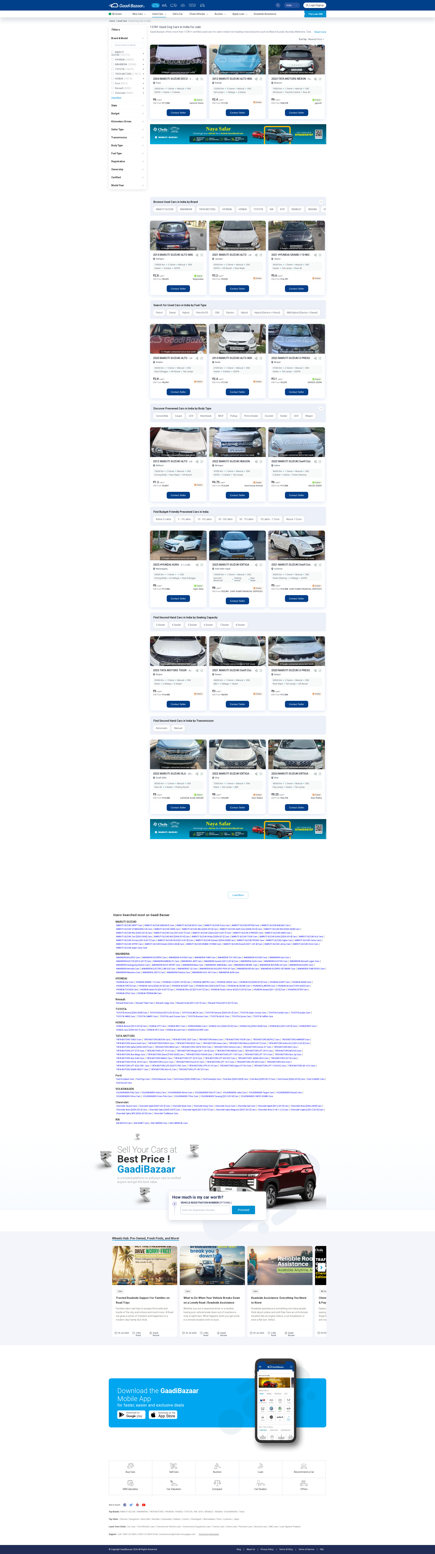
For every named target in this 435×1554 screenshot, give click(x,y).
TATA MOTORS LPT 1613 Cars (220, 1062)
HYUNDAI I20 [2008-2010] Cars (253, 982)
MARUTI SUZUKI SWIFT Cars (129, 925)
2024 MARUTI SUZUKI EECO (170, 78)
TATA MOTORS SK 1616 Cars (301, 1066)
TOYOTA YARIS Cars (125, 1016)
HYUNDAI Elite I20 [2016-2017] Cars (192, 989)
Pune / (220, 1519)
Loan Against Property (290, 1526)
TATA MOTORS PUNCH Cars (161, 1043)
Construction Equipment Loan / (197, 1526)
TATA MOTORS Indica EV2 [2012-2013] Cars (288, 1043)
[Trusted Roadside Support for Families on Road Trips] (144, 1265)
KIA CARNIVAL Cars (179, 1123)
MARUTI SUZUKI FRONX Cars (250, 940)
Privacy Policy (267, 1549)
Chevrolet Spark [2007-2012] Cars (154, 1106)
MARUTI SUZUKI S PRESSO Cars (248, 933)
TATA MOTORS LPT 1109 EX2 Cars (270, 1066)
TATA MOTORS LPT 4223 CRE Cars (132, 1066)
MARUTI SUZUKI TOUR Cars (244, 936)
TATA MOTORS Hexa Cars (215, 1043)
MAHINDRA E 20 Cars (187, 969)
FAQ (322, 1549)
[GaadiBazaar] (127, 5)
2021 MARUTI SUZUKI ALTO (229, 254)
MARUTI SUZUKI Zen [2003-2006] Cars (134, 936)
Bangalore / (135, 1519)
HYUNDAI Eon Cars (125, 982)
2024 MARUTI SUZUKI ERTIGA (290, 773)
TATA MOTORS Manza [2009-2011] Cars (247, 1043)
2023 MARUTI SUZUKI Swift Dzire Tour (295, 461)
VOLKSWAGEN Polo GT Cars (208, 1092)
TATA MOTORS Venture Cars (227, 1047)
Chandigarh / (197, 1519)
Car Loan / (132, 1526)
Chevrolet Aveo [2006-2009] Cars (306, 1106)
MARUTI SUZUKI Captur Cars (279, 940)
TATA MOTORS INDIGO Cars (229, 1051)
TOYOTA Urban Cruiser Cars (253, 1013)
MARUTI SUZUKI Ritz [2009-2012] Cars (134, 933)
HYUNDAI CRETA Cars (126, 986)
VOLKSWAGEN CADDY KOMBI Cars (257, 1096)
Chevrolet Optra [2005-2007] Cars (164, 1110)
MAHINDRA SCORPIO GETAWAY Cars (278, 969)
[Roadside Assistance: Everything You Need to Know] (279, 1265)
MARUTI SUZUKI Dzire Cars (217, 925)
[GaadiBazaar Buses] (192, 5)
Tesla (241, 1512)
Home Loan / (232, 1526)
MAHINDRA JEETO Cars (154, 972)
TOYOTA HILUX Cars (219, 1016)
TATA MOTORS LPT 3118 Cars (160, 1051)
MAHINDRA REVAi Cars (248, 969)
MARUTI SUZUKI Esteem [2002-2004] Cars (164, 944)
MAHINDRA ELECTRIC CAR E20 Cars (158, 969)
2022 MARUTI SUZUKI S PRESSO (291, 358)
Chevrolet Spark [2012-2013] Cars (273, 1106)
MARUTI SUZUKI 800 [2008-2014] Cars (172, 936)
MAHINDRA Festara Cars (178, 972)
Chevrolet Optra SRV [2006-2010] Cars (134, 1113)
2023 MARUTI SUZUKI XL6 (169, 773)
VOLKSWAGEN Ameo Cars (180, 1092)
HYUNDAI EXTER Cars (298, 989)
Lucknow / (228, 1519)
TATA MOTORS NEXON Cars (157, 1039)
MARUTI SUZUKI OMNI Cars (167, 929)
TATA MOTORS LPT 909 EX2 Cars (220, 1058)
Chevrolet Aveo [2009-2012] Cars (131, 1110)
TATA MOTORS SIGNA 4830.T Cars (132, 1069)
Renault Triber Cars (145, 1003)
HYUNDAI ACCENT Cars (182, 986)
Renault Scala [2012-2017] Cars (191, 1003)
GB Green (117, 14)
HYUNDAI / (170, 1512)
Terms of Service (306, 1549)
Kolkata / (177, 1519)
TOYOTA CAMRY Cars (147, 1016)
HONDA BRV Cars (307, 1026)
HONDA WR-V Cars (177, 1026)
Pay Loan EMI (316, 14)
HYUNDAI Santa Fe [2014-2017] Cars (157, 989)
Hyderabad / (167, 1519)
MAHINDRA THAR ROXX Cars (311, 969)
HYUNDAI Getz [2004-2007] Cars (210, 986)
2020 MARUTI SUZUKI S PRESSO (291, 670)
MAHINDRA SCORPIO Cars (154, 957)
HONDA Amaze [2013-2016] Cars (131, 1026)
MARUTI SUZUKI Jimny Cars (278, 944)
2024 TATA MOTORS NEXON (289, 78)
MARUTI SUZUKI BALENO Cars (276, 925)
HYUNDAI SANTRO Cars (204, 982)
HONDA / (179, 1512)
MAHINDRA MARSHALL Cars (218, 965)
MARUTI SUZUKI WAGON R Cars (159, 925)
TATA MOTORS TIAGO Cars (129, 1039)
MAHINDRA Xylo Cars (279, 957)
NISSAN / (219, 1512)
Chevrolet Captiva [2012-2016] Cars (307, 1110)
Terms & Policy (286, 1549)
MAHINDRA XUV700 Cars (276, 961)
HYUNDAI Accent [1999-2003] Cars (293, 986)
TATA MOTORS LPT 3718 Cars (130, 1051)
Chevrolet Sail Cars (246, 1106)
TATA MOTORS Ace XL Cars (164, 1069)
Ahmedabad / (210, 1519)
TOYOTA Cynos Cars (241, 1016)
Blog (239, 1549)
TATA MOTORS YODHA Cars (199, 1054)
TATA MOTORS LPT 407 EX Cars (194, 1069)
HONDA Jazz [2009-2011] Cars (130, 1030)
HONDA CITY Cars (157, 1026)
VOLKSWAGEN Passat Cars (289, 1092)
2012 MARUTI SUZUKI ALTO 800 (232, 78)
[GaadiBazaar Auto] (202, 5)
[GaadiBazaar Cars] (155, 5)
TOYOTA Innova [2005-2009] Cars (131, 1013)
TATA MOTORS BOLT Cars (188, 1043)
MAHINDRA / (143, 1512)
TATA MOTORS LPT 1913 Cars (259, 1054)
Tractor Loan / (219, 1526)
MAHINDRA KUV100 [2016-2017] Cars (133, 961)
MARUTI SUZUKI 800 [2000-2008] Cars (282, 929)
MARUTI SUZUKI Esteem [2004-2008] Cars (215, 940)
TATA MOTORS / (157, 1512)
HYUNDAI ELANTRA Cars (264, 986)
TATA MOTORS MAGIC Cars (159, 1058)
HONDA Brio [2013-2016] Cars (283, 1026)
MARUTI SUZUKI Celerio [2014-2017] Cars (212, 933)
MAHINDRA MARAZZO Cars (166, 961)
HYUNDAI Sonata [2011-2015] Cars (269, 989)
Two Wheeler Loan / (146, 1526)
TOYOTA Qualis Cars (300, 1013)
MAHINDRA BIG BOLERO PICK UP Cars (217, 969)
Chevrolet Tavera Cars (126, 1106)
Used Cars (122, 21)
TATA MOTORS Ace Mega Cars (130, 1054)
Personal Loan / (246, 1526)
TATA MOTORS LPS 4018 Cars (251, 1062)
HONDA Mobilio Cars (197, 1026)
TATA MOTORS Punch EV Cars (190, 1062)
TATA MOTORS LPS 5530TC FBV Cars (168, 1066)
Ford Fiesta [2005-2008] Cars (187, 1079)
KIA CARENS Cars (159, 1123)
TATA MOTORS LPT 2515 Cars (259, 1051)
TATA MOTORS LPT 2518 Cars (188, 1058)
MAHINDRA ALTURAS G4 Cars (273, 965)
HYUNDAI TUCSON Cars (127, 989)
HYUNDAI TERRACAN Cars (149, 993)
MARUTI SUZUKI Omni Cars (305, 944)
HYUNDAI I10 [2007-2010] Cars (176, 982)
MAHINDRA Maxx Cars (192, 965)
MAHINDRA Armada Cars (128, 969)
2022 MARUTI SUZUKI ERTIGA (231, 773)
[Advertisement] (238, 170)
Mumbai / (156, 1519)
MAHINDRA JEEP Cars (191, 961)
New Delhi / (146, 1519)
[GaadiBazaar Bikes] (164, 5)
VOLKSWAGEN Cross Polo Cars (157, 1096)
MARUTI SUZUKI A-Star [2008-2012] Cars (210, 936)
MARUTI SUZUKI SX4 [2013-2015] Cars (175, 940)
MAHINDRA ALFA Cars (229, 972)
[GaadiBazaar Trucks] (173, 5)
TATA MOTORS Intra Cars (278, 1062)
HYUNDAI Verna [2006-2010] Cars (154, 986)
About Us (251, 1549)
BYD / (202, 1512)
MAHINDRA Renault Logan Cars (304, 961)
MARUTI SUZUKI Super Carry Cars (131, 948)
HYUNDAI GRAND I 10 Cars (148, 982)
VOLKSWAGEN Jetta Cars (235, 1092)
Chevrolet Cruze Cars (225, 1106)
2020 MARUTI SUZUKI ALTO (170, 358)
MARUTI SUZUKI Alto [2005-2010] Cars (200, 929)
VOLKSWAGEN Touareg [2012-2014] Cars (220, 1096)
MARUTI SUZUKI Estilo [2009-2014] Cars (278, 936)
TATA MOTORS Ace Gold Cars (130, 1058)
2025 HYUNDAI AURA (166, 564)
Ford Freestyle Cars (212, 1079)
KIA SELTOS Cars (124, 1123)
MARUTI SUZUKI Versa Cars (308, 940)
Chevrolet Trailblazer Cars (166, 1113)
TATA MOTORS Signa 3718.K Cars (235, 1066)
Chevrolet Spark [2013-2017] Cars (198, 1110)
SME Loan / (274, 1526)
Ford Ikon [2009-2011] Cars (262, 1079)
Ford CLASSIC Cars (316, 1079)
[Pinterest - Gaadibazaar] (139, 1505)
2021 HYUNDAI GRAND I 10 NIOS (291, 254)
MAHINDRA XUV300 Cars (255, 957)
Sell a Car (178, 14)
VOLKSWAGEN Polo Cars (127, 1092)
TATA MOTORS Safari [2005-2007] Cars (134, 1047)
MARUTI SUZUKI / (128, 1512)
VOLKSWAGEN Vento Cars (153, 1092)
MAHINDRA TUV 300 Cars (230, 957)
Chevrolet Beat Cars (181, 1106)
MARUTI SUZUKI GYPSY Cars (129, 944)
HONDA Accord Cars (176, 1030)
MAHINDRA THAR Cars (205, 957)
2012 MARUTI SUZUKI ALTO (170, 461)
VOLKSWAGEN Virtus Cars (128, 1096)
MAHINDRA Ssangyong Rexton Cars (133, 965)
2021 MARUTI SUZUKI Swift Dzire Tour (295, 564)
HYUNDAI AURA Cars (301, 982)
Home (112, 21)
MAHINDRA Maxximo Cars (128, 972)
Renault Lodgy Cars (165, 1003)
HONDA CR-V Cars (155, 1030)
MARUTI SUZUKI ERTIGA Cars (245, 925)
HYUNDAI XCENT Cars (280, 982)
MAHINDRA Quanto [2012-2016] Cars (221, 961)
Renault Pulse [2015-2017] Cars (223, 1003)
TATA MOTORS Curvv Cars (161, 1062)
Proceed (243, 1210)
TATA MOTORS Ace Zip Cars (288, 1054)
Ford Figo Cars (143, 1079)
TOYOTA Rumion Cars (197, 1016)
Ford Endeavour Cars (161, 1079)
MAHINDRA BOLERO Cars (128, 957)
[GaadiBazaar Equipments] (183, 5)
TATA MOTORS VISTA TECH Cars (196, 1047)
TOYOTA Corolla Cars (278, 1013)
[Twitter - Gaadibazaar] (132, 1505)
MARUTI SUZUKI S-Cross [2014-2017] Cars (135, 940)
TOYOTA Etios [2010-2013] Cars (164, 1013)
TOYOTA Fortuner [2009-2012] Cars (221, 1013)
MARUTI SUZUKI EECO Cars (189, 925)
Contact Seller (178, 112)
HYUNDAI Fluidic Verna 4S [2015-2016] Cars (231, 989)
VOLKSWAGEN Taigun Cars (261, 1092)
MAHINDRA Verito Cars (251, 961)
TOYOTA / (189, 1512)
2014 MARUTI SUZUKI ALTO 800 (173, 254)
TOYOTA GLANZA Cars (192, 1013)
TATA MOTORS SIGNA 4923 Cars (253, 1058)
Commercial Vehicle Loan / (169, 1526)
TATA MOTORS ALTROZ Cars (266, 1039)
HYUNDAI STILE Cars (125, 993)
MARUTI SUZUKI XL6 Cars (311, 936)
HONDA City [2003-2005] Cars (253, 1026)
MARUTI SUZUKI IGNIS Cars (278, 933)
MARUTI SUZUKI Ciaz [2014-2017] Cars (172, 933)
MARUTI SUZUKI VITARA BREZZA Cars (134, 929)
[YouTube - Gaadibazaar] (145, 1505)
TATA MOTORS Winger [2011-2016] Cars (195, 1051)
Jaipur (236, 1519)
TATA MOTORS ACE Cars (285, 1047)
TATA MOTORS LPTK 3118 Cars (203, 1066)
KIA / (196, 1512)
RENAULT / (210, 1512)
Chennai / (124, 1519)
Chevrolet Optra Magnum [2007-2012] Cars (236, 1110)
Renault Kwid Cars (124, 1003)
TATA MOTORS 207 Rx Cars (284, 1058)
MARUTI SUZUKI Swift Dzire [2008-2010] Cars (241, 929)
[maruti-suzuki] (238, 134)
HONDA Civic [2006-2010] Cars (223, 1026)
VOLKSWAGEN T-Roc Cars (186, 1096)
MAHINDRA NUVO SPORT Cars (166, 965)
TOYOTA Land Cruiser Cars (172, 1016)
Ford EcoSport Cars (125, 1079)
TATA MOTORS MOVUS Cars (288, 1051)
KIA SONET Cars (141, 1123)
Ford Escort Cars (124, 1083)
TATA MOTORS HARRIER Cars (296, 1039)
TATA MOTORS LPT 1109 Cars (228, 1054)
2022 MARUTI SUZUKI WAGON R (232, 461)
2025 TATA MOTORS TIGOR (170, 670)
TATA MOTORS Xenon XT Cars (257, 1047)
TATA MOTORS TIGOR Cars (237, 1039)
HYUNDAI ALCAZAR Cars (239, 986)
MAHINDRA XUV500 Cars (180, 957)
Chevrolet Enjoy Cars (203, 1106)
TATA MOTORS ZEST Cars (184, 1039)
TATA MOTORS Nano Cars (211, 1039)
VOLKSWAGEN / (231, 1512)
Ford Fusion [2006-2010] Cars (291, 1079)
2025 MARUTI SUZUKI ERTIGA (231, 564)
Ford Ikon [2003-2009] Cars (235, 1079)
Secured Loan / (261, 1526)
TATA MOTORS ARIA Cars (167, 1047)
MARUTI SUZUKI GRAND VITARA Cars (203, 944)
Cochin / (186, 1519)
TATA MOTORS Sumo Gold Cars (131, 1043)
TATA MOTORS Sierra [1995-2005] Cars (165, 1054)
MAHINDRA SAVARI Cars (246, 965)
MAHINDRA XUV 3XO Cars (204, 972)
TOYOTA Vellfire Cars (263, 1016)
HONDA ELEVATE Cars (198, 1030)
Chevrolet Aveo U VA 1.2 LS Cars (273, 1110)
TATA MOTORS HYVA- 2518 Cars (131, 1062)
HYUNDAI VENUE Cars (227, 982)
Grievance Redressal (209, 1534)
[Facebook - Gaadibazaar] (126, 1505)
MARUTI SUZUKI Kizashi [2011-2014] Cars (242, 944)
